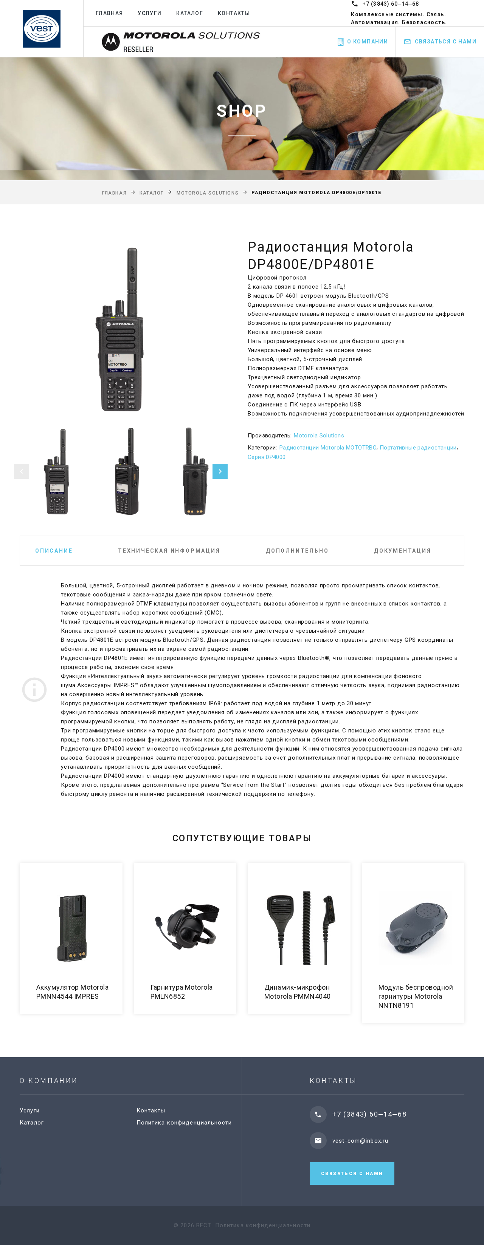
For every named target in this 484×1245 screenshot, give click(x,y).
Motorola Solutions (208, 193)
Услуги (149, 13)
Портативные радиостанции (418, 447)
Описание (54, 551)
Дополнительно (297, 551)
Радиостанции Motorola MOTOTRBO (328, 447)
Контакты (234, 13)
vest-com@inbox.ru (360, 1140)
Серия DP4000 (267, 457)
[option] (121, 329)
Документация (402, 551)
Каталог (189, 13)
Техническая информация (169, 551)
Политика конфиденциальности (184, 1122)
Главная (109, 13)
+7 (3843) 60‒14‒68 (391, 4)
